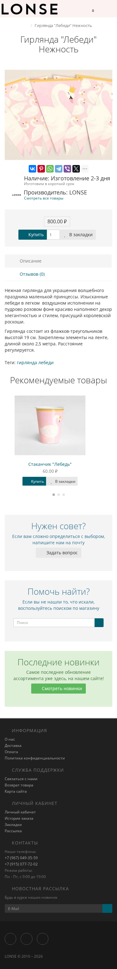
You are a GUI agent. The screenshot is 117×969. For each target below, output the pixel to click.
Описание (29, 261)
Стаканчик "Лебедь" (58, 464)
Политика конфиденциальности (35, 758)
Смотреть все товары (43, 197)
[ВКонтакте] (32, 169)
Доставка (13, 745)
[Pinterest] (41, 169)
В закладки (80, 234)
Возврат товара (19, 785)
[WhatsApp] (50, 169)
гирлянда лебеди (35, 362)
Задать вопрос (61, 553)
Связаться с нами (21, 778)
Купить (35, 234)
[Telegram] (58, 169)
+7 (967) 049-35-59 (21, 857)
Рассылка (13, 830)
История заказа (19, 818)
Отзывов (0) (31, 274)
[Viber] (67, 169)
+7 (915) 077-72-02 (21, 864)
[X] (76, 169)
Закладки (13, 824)
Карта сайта (16, 791)
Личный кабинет (20, 812)
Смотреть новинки (61, 688)
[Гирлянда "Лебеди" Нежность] (58, 115)
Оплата (11, 751)
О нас (10, 739)
